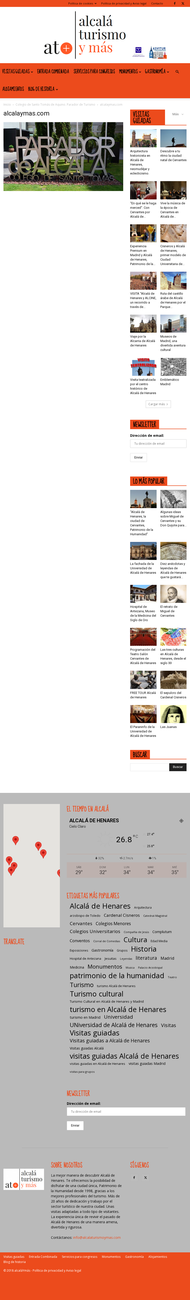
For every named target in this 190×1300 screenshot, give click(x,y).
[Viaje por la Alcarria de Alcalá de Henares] (143, 324)
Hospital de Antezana (85, 958)
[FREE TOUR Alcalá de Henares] (143, 680)
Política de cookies (80, 3)
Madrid (167, 958)
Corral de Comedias (106, 941)
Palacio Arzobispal (150, 967)
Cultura (135, 939)
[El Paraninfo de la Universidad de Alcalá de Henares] (143, 714)
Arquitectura (143, 907)
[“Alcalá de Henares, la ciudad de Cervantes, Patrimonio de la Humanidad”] (143, 499)
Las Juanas (168, 727)
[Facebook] (174, 3)
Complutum (162, 931)
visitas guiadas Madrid (147, 1063)
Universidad (118, 1016)
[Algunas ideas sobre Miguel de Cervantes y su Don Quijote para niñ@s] (173, 499)
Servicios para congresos (94, 72)
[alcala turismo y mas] (95, 35)
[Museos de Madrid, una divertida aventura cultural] (173, 324)
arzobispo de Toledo (85, 916)
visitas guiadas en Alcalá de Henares (97, 1063)
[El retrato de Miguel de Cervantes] (173, 594)
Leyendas (126, 958)
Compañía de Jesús (136, 932)
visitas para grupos (82, 1071)
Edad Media (159, 941)
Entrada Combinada (53, 72)
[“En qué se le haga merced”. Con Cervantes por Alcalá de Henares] (143, 190)
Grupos (122, 950)
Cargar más (156, 404)
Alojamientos (13, 89)
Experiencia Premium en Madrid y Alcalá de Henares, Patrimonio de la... (142, 255)
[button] (177, 72)
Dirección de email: (147, 435)
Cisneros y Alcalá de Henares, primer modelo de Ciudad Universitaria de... (173, 255)
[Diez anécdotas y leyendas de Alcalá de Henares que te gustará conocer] (173, 551)
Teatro (172, 977)
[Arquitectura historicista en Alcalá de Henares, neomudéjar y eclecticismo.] (143, 138)
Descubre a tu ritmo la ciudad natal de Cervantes (173, 155)
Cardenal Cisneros (122, 915)
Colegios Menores (113, 923)
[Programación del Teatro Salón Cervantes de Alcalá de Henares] (143, 637)
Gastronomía (155, 72)
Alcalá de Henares (100, 906)
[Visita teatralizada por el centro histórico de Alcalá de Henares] (143, 367)
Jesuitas (111, 958)
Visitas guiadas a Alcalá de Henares (110, 1040)
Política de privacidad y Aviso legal (123, 3)
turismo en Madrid (85, 1017)
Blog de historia (41, 89)
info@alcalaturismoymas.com (97, 1237)
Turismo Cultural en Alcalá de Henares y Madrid (107, 1001)
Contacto (157, 3)
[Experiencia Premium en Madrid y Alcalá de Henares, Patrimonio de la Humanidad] (143, 233)
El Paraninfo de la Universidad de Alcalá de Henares (143, 731)
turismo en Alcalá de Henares (118, 1009)
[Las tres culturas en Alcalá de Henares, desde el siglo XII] (173, 637)
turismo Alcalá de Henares (116, 986)
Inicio (7, 104)
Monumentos (128, 72)
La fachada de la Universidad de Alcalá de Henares (143, 568)
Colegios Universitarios (95, 931)
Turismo (82, 984)
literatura (146, 958)
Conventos (80, 940)
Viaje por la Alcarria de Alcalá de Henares (142, 341)
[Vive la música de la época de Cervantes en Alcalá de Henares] (173, 190)
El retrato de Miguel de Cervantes (168, 611)
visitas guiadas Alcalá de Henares (124, 1055)
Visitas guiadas (15, 72)
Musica (130, 967)
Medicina (77, 967)
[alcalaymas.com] (63, 190)
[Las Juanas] (173, 714)
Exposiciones (79, 950)
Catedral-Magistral (155, 916)
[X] (183, 3)
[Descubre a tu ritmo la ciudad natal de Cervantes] (173, 138)
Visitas (168, 1025)
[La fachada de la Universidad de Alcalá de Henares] (143, 551)
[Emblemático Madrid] (173, 367)
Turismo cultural (96, 993)
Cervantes (81, 923)
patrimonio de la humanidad (117, 975)
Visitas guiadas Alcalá (87, 1048)
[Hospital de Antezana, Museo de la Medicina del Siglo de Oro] (143, 594)
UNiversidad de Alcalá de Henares (114, 1025)
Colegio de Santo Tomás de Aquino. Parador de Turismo (55, 104)
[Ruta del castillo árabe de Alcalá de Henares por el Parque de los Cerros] (173, 281)
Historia (144, 948)
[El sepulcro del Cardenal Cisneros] (173, 680)
